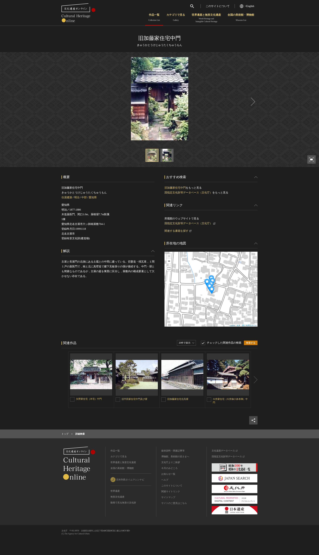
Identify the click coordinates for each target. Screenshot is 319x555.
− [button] (169, 261)
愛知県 (93, 197)
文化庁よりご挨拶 (170, 462)
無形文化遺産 (117, 497)
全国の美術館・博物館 (241, 17)
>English (249, 6)
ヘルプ (164, 480)
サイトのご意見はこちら (174, 503)
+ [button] (169, 256)
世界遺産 (115, 491)
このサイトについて (218, 6)
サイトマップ (168, 497)
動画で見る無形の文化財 (123, 502)
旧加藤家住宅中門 (175, 187)
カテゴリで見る (175, 17)
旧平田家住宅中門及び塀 (134, 399)
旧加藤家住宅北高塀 (177, 399)
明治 (76, 197)
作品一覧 (154, 17)
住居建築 (66, 197)
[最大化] (168, 268)
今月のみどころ (169, 468)
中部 (84, 197)
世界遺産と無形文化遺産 (206, 18)
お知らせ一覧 (168, 474)
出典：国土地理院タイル (247, 325)
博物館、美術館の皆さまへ (175, 456)
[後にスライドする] (253, 101)
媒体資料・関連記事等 (173, 450)
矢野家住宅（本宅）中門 (89, 399)
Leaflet (232, 325)
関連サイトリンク (170, 491)
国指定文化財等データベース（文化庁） (188, 192)
